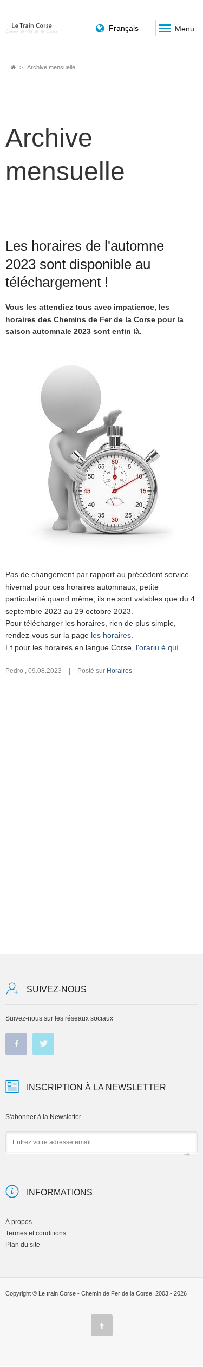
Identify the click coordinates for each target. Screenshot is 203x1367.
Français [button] (124, 28)
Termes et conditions (35, 1233)
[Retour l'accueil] (31, 28)
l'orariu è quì (157, 647)
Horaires (119, 671)
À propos (18, 1222)
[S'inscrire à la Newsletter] (186, 1154)
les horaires (111, 635)
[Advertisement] (101, 815)
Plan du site (22, 1244)
